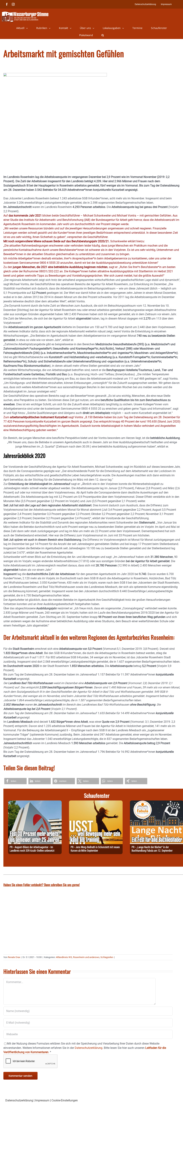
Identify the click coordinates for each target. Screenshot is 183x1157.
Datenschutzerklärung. (89, 1048)
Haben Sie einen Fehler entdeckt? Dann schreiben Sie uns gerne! (41, 884)
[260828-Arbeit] (35, 802)
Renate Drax (14, 957)
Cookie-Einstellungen (64, 1100)
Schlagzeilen (106, 957)
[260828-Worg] (96, 802)
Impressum (42, 1100)
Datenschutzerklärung (19, 1100)
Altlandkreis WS (64, 957)
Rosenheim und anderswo (86, 957)
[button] (102, 35)
